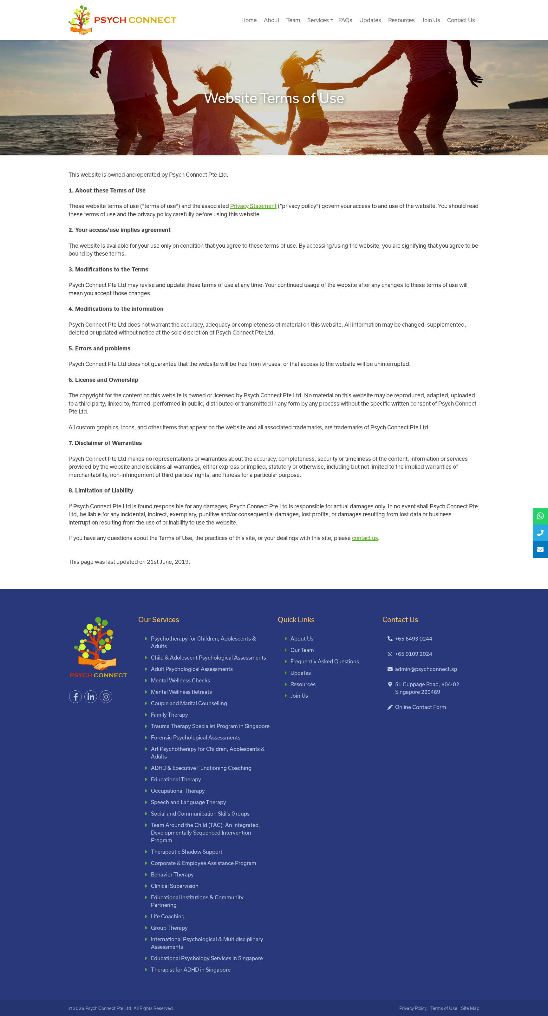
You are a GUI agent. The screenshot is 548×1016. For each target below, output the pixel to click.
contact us (365, 538)
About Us (301, 638)
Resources (401, 20)
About (271, 20)
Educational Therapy (176, 779)
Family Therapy (169, 715)
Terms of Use (443, 1008)
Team (293, 20)
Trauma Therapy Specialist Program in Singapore (210, 726)
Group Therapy (169, 928)
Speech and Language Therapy (188, 802)
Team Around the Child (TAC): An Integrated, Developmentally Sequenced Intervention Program (205, 832)
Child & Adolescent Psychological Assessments (208, 658)
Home (249, 20)
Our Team (302, 650)
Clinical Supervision (175, 886)
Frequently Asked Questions (324, 661)
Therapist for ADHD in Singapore (191, 970)
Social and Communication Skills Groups (200, 814)
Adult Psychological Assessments (192, 669)
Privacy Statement (253, 206)
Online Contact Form (420, 707)
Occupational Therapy (178, 791)
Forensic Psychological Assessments (195, 737)
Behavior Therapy (172, 874)
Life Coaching (168, 916)
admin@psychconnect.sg (426, 669)
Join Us (431, 20)
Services (318, 20)
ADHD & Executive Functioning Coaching (201, 768)
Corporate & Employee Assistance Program (203, 863)
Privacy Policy (413, 1008)
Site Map (470, 1008)
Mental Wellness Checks (180, 680)
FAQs (345, 20)
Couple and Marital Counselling (189, 703)
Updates (370, 20)
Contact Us (461, 20)
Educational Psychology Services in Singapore (207, 958)
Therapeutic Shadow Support (186, 852)
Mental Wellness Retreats (181, 692)
